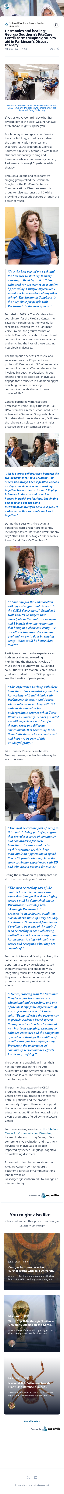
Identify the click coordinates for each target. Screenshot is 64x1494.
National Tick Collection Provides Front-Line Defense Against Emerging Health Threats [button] (30, 1387)
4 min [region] (25, 48)
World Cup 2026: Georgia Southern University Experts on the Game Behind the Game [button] (31, 1324)
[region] (32, 624)
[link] (32, 1195)
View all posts (32, 1421)
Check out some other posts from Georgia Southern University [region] (32, 1223)
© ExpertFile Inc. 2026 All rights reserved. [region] (32, 1485)
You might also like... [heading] (32, 1214)
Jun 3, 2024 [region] (13, 48)
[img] (11, 1343)
